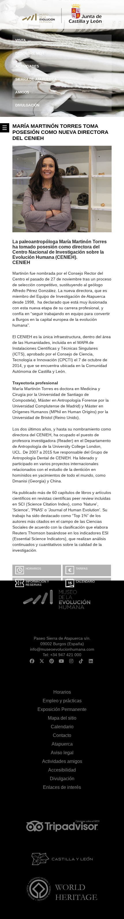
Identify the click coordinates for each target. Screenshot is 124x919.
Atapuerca (62, 744)
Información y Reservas (37, 583)
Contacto (62, 735)
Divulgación (62, 778)
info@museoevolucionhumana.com (62, 649)
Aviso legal (62, 752)
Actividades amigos (62, 761)
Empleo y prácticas (62, 700)
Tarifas (82, 568)
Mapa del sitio (62, 718)
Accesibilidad (62, 770)
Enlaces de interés (62, 787)
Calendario (85, 581)
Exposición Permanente (62, 709)
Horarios (33, 568)
